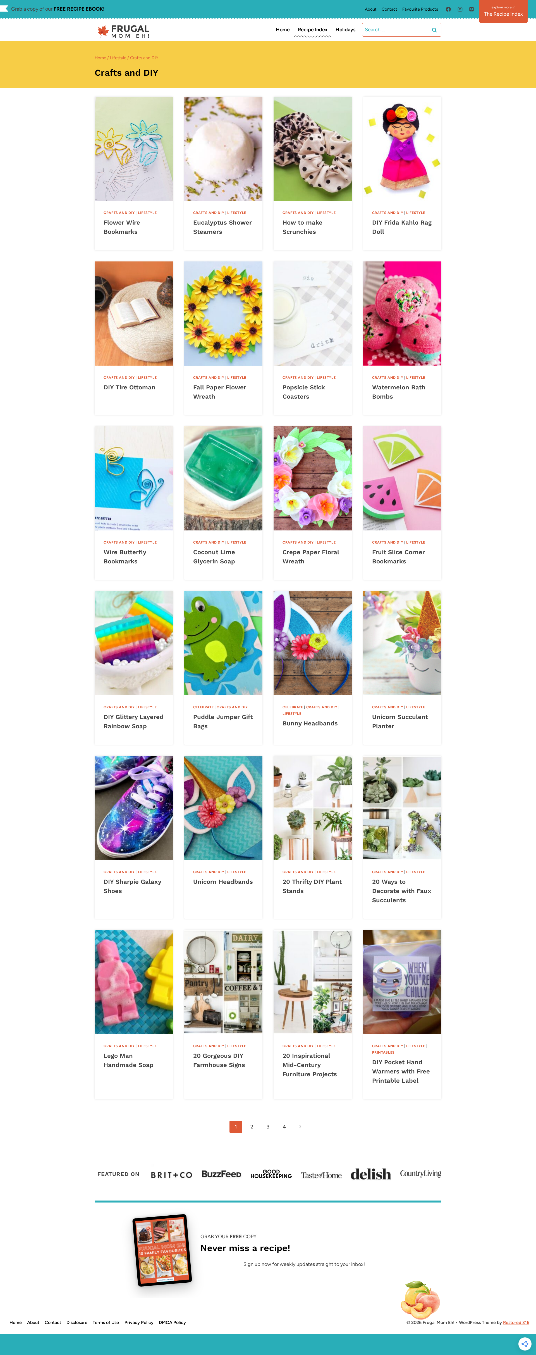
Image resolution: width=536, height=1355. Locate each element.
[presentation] (134, 149)
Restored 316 (516, 1322)
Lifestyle (147, 213)
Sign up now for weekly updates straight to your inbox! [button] (304, 1264)
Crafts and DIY (119, 213)
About (371, 9)
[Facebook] (448, 9)
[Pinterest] (471, 9)
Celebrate (203, 707)
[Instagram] (460, 9)
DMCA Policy (172, 1322)
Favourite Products (420, 9)
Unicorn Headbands (223, 881)
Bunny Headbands (310, 723)
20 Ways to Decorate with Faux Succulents (401, 891)
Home (283, 30)
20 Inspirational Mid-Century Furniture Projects (310, 1065)
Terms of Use (106, 1322)
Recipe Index (312, 30)
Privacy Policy (139, 1322)
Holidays (345, 30)
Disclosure (76, 1322)
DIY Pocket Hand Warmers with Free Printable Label (401, 1071)
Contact (389, 9)
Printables (383, 1052)
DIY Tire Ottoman (129, 387)
